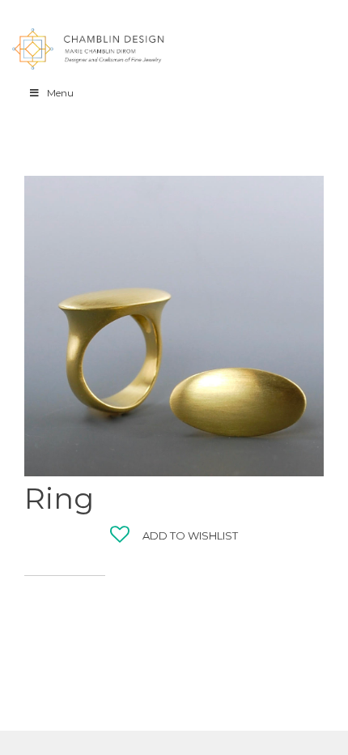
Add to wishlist (190, 535)
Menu (60, 93)
